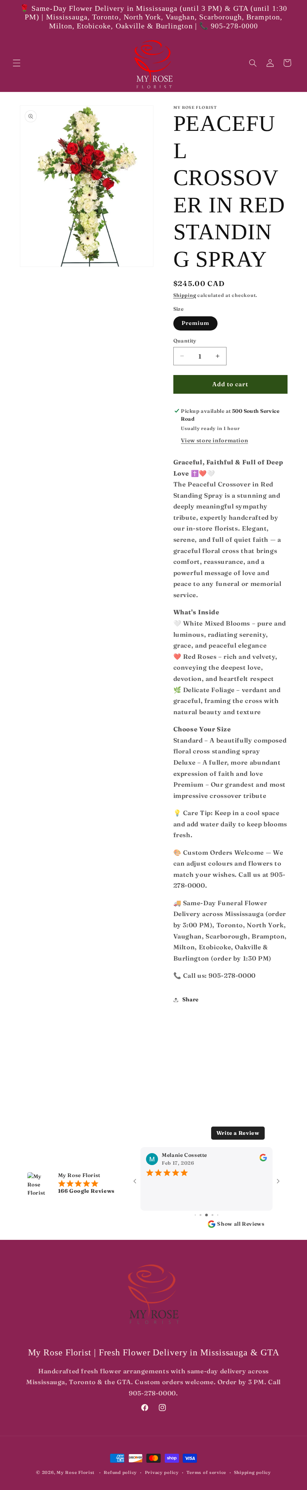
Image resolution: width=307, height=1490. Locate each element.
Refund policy (120, 1472)
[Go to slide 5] (206, 1215)
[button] (16, 62)
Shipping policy (252, 1472)
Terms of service (206, 1472)
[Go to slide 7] (217, 1215)
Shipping (184, 295)
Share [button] (190, 999)
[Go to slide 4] (200, 1215)
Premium (195, 323)
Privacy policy (162, 1472)
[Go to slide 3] (195, 1215)
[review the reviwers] (263, 1159)
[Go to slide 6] (212, 1215)
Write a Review (237, 1133)
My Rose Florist (76, 1472)
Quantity (185, 341)
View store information (214, 440)
